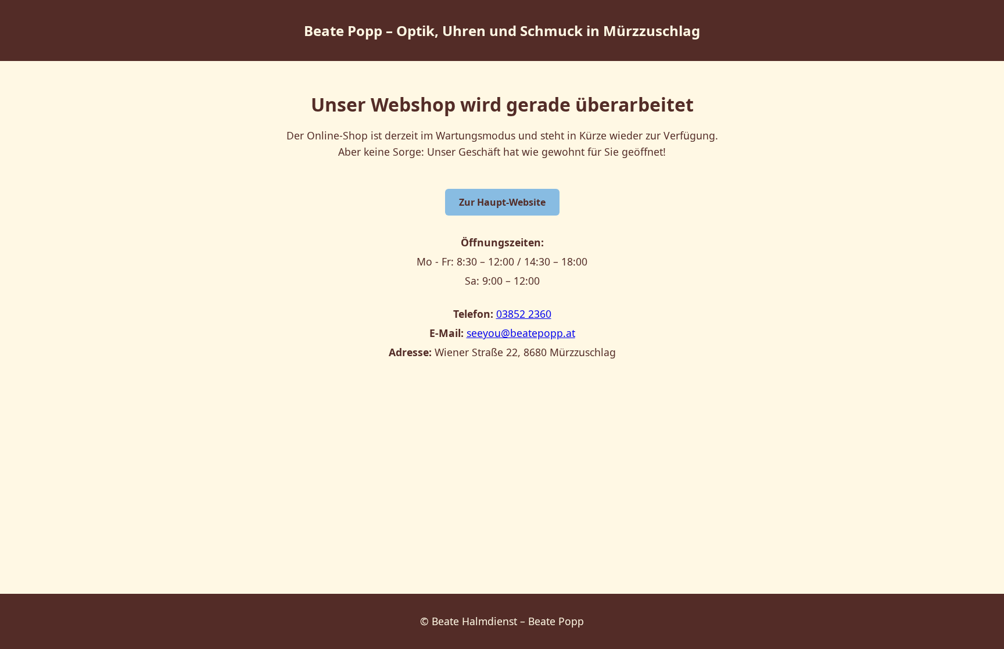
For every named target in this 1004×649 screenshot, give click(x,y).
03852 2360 (523, 314)
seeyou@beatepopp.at (521, 333)
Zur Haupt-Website (502, 202)
